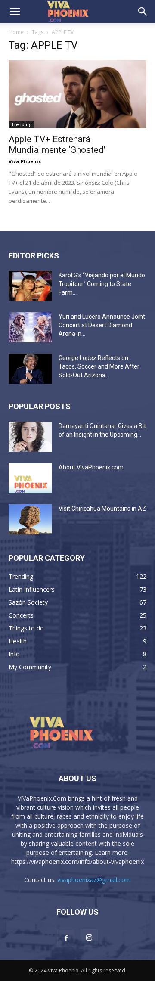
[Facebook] (65, 938)
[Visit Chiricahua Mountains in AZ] (30, 519)
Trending (21, 124)
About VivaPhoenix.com (91, 467)
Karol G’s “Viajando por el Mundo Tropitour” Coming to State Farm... (102, 284)
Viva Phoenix (25, 161)
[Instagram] (89, 938)
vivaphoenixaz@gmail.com (94, 879)
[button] (14, 11)
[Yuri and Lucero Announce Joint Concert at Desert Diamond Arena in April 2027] (30, 327)
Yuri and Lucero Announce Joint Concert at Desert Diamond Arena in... (102, 325)
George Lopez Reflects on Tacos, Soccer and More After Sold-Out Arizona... (99, 366)
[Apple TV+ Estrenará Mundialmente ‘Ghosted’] (77, 94)
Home (16, 32)
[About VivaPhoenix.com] (30, 478)
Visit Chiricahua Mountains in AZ (102, 508)
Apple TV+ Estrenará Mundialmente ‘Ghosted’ (57, 144)
